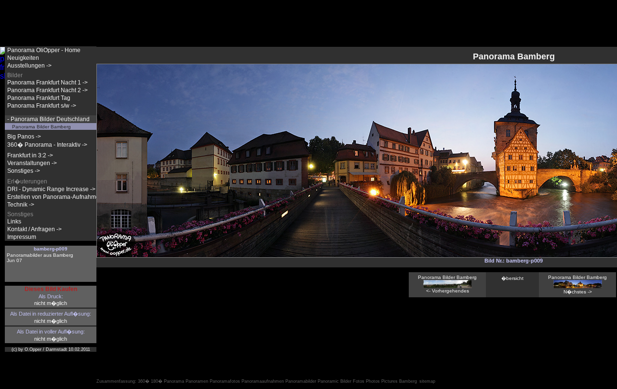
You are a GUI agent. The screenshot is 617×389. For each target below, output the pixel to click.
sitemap (427, 381)
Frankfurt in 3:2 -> (30, 155)
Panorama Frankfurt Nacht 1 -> (47, 82)
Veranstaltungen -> (32, 163)
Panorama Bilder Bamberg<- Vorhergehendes (447, 284)
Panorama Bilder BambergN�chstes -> (577, 284)
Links (14, 221)
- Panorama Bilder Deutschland (48, 119)
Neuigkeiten (23, 58)
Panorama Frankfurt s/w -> (41, 105)
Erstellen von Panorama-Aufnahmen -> (58, 197)
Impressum (21, 237)
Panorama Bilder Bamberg (41, 126)
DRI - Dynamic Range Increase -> (51, 189)
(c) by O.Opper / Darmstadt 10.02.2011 (51, 349)
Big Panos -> (24, 136)
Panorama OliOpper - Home (43, 50)
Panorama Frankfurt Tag (38, 98)
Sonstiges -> (23, 170)
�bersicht (512, 278)
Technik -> (20, 204)
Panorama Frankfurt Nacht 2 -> (47, 90)
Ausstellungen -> (29, 65)
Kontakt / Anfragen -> (34, 229)
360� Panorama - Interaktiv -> (47, 144)
